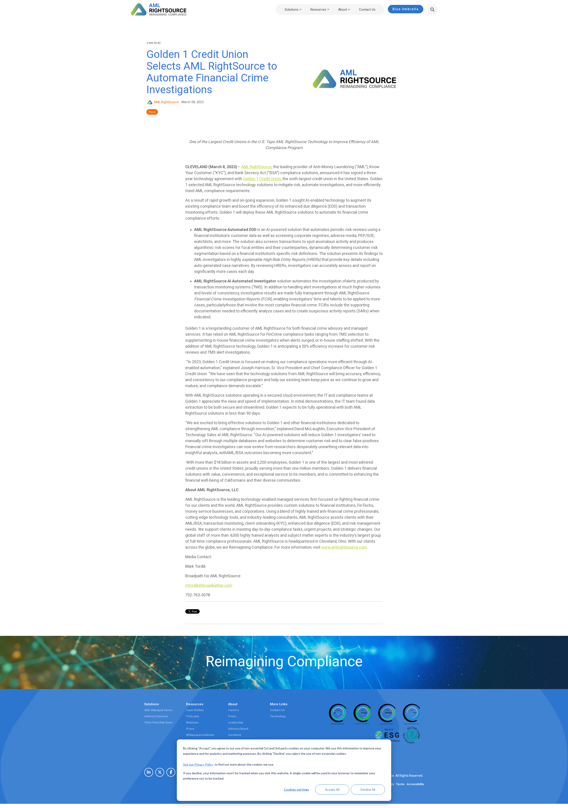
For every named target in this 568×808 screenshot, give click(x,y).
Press (152, 112)
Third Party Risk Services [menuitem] (159, 722)
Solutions (291, 10)
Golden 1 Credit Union (262, 178)
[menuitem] (148, 772)
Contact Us (367, 10)
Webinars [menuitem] (192, 722)
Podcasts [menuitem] (192, 716)
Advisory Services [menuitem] (156, 716)
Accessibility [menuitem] (415, 784)
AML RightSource (166, 102)
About (342, 10)
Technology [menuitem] (278, 716)
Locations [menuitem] (234, 735)
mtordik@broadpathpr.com (208, 585)
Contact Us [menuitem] (277, 710)
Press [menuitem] (190, 728)
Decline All (368, 789)
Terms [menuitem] (400, 784)
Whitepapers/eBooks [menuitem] (200, 735)
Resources (318, 10)
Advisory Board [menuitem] (238, 728)
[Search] (432, 9)
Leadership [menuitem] (235, 722)
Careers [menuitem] (233, 710)
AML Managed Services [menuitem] (159, 710)
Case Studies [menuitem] (195, 710)
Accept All (332, 789)
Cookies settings (296, 789)
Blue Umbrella (405, 9)
